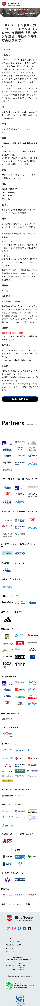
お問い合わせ (10, 951)
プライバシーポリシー (13, 941)
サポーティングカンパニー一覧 (14, 904)
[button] (37, 3)
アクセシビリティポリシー (14, 945)
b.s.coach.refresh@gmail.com (20, 360)
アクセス (8, 938)
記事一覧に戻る (20, 399)
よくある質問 (10, 948)
